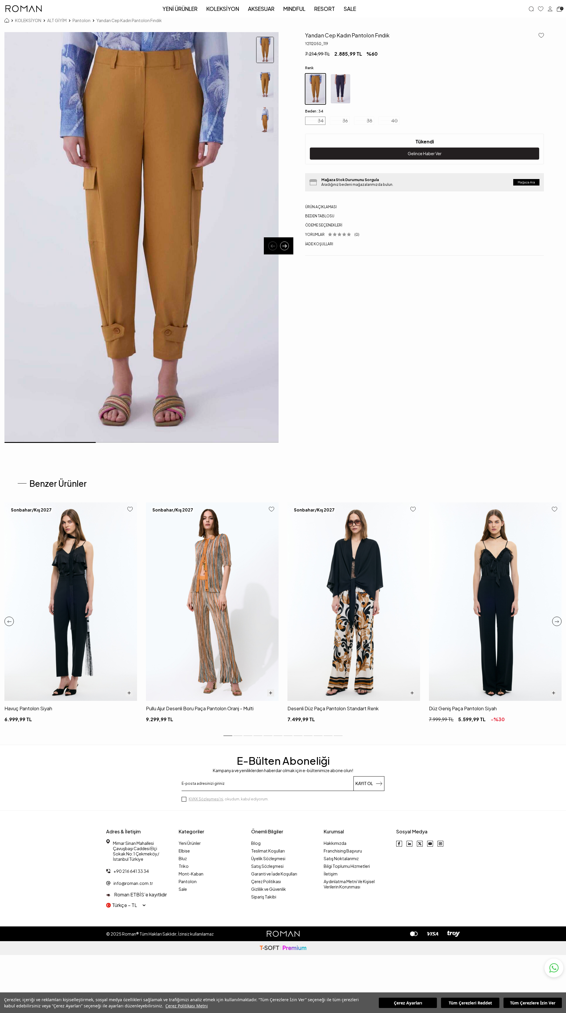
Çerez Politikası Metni (186, 1006)
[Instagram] (440, 844)
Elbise (184, 850)
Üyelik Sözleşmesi (268, 858)
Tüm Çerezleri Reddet (470, 1003)
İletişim (331, 873)
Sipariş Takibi (263, 896)
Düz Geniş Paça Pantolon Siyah (463, 708)
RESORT (324, 8)
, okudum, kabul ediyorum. (229, 799)
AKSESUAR (261, 8)
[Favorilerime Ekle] (130, 509)
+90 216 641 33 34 (131, 871)
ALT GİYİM (57, 20)
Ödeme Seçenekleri (323, 225)
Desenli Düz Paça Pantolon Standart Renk (333, 708)
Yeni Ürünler (190, 843)
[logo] (23, 9)
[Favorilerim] (540, 8)
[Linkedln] (409, 844)
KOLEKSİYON (222, 8)
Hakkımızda (335, 843)
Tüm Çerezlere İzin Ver (532, 1003)
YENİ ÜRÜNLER (180, 8)
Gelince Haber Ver (425, 153)
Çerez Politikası (266, 881)
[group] (141, 237)
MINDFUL (294, 8)
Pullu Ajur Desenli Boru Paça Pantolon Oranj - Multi (200, 708)
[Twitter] (420, 844)
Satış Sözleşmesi (267, 866)
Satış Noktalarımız (341, 858)
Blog (256, 843)
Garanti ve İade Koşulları (274, 873)
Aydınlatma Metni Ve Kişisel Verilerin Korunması (349, 884)
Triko (184, 866)
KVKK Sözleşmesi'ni (206, 799)
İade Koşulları (319, 243)
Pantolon (82, 20)
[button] (272, 245)
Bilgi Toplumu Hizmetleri (347, 866)
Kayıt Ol (364, 783)
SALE (350, 8)
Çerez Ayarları (408, 1003)
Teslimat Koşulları (268, 850)
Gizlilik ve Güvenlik (268, 889)
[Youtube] (430, 844)
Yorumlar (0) (332, 234)
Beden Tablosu (319, 216)
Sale (183, 889)
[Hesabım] (550, 8)
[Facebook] (399, 844)
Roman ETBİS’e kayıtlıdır (140, 894)
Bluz (183, 858)
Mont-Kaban (191, 873)
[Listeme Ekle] (539, 36)
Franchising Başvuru (343, 850)
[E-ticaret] (283, 948)
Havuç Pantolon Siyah (28, 708)
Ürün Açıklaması (321, 207)
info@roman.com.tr (133, 883)
